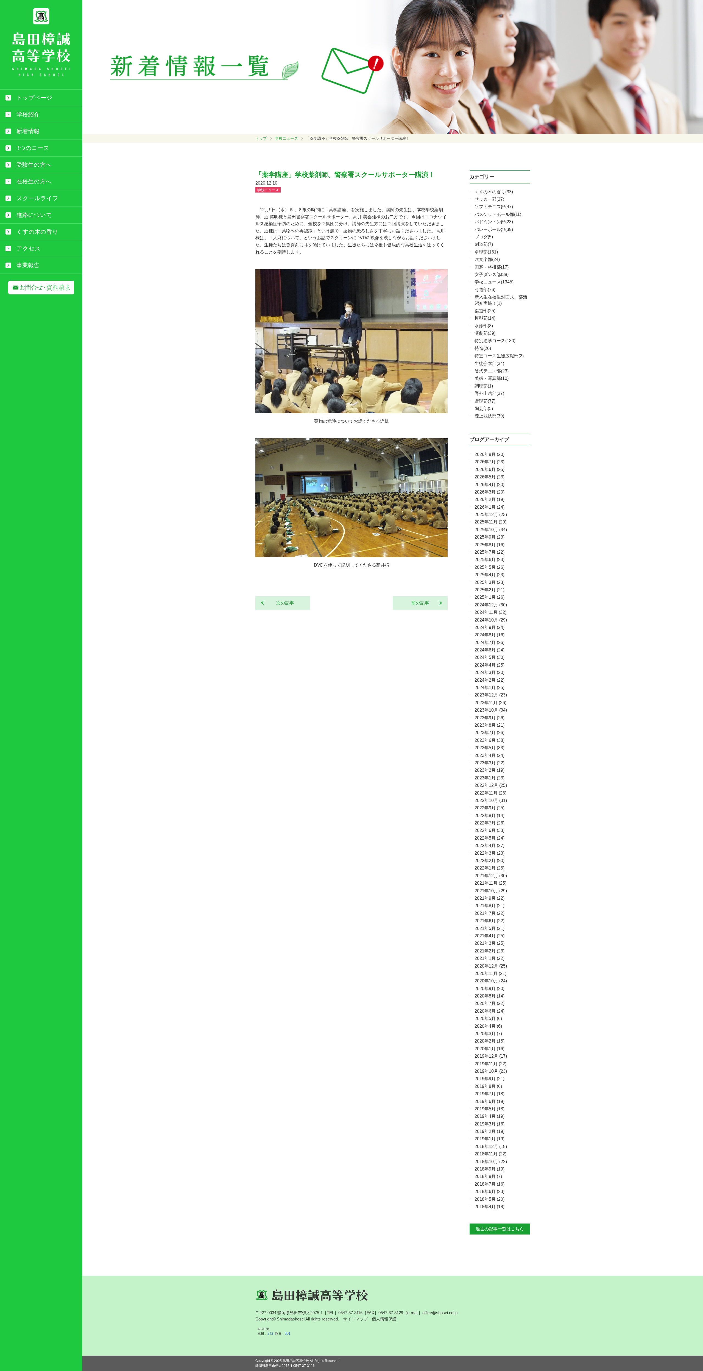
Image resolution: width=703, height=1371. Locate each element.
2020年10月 (491, 981)
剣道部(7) (484, 244)
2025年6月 (489, 559)
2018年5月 (489, 1199)
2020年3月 (488, 1033)
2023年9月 (489, 717)
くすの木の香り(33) (494, 192)
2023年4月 (489, 755)
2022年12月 (491, 785)
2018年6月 (489, 1191)
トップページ (34, 97)
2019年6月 (489, 1101)
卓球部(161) (486, 252)
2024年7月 (489, 642)
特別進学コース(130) (495, 340)
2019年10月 (491, 1071)
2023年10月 (491, 710)
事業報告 (28, 265)
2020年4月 (488, 1026)
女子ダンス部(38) (492, 274)
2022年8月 (489, 815)
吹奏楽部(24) (487, 259)
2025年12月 (491, 514)
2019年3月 (489, 1124)
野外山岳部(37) (489, 393)
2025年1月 (489, 597)
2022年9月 (489, 808)
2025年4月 (489, 574)
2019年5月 (489, 1109)
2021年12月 (491, 875)
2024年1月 (489, 687)
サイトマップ (355, 1319)
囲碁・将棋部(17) (492, 267)
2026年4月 (489, 484)
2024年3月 (489, 672)
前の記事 (422, 603)
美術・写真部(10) (492, 378)
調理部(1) (484, 386)
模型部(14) (485, 318)
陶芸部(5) (484, 408)
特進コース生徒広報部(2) (499, 355)
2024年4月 (489, 665)
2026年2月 (489, 499)
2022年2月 (489, 860)
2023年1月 (489, 778)
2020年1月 (489, 1048)
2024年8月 (489, 634)
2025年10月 (491, 529)
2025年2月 (489, 589)
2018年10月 (491, 1161)
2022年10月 (491, 800)
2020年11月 (490, 973)
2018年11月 (490, 1154)
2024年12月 (491, 605)
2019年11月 (490, 1063)
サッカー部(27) (489, 199)
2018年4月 (489, 1206)
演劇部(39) (485, 333)
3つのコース (32, 148)
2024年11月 (490, 612)
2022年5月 (489, 838)
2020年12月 (491, 966)
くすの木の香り (37, 231)
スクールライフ (37, 198)
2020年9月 (489, 988)
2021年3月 (489, 943)
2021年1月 (489, 958)
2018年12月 (491, 1146)
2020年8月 (489, 996)
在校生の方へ (34, 181)
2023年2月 (489, 770)
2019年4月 (489, 1116)
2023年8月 (489, 725)
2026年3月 (489, 492)
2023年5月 (489, 747)
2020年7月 (489, 1003)
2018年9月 (489, 1169)
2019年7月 (489, 1093)
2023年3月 (489, 762)
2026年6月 (489, 469)
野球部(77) (485, 401)
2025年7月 (489, 552)
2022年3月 (489, 853)
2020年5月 (488, 1018)
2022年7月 (489, 823)
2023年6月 (489, 740)
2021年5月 (489, 928)
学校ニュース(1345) (494, 282)
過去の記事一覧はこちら (500, 1229)
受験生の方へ (34, 164)
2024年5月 (489, 657)
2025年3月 (489, 582)
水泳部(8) (484, 326)
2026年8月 (489, 454)
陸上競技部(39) (489, 416)
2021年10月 (491, 890)
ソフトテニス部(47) (494, 206)
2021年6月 (489, 920)
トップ (261, 138)
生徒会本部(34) (489, 363)
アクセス (28, 248)
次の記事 (283, 603)
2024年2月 (489, 680)
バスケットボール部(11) (498, 214)
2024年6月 (489, 650)
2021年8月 (489, 905)
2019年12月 (491, 1056)
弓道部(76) (485, 289)
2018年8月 (488, 1176)
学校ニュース (286, 138)
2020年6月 (489, 1011)
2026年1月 (489, 507)
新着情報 (28, 131)
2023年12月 (491, 695)
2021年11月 (490, 883)
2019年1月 (489, 1138)
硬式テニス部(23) (492, 371)
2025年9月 (489, 537)
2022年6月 (489, 830)
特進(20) (483, 348)
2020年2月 (489, 1041)
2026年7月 (489, 461)
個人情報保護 (384, 1319)
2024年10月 (491, 620)
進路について (34, 215)
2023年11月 (490, 702)
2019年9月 (489, 1078)
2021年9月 (489, 898)
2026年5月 (489, 477)
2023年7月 (489, 732)
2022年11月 (490, 793)
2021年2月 (489, 951)
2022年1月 (489, 868)
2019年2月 (489, 1131)
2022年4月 (489, 845)
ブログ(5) (484, 237)
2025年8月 (489, 544)
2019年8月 (488, 1086)
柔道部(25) (485, 310)
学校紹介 (28, 114)
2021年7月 (489, 913)
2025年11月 (490, 522)
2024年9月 (489, 627)
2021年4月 (489, 935)
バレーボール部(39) (494, 229)
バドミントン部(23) (494, 221)
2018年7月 (489, 1184)
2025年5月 (489, 567)
